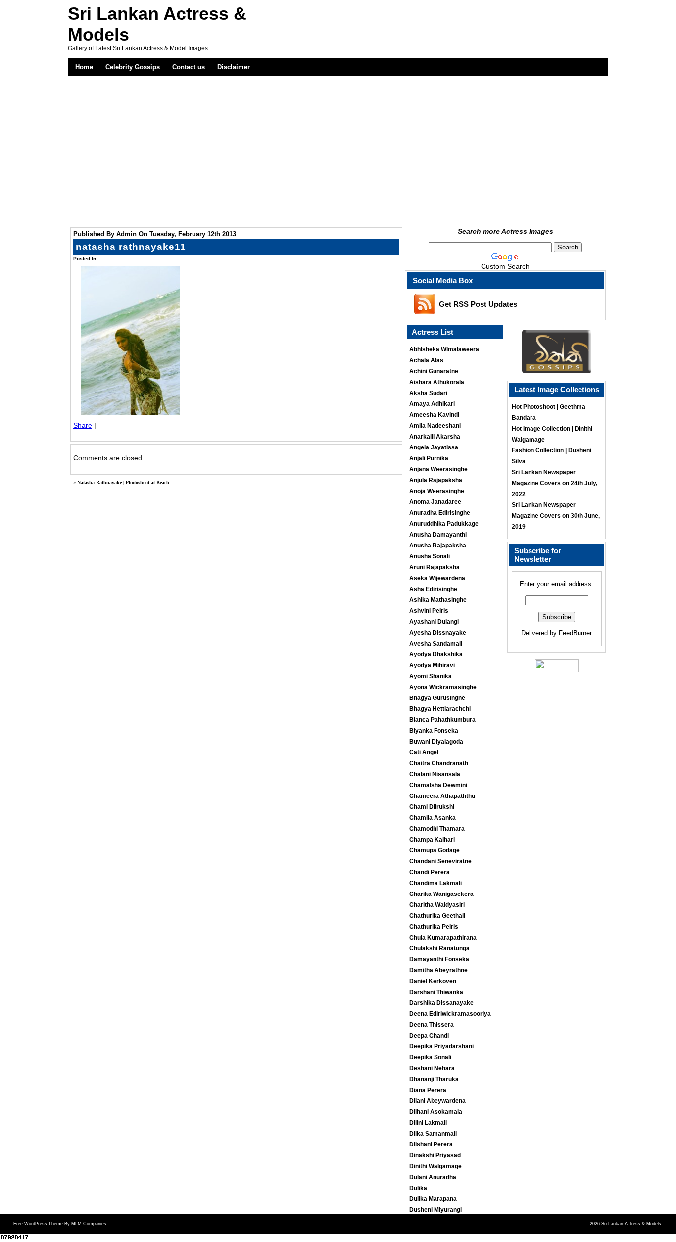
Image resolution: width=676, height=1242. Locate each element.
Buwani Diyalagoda (436, 741)
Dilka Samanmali (433, 1133)
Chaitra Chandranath (438, 763)
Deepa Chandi (429, 1035)
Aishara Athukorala (436, 382)
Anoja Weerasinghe (436, 491)
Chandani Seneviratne (440, 861)
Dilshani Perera (431, 1144)
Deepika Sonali (430, 1057)
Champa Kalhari (432, 839)
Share (82, 425)
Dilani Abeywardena (437, 1100)
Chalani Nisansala (434, 774)
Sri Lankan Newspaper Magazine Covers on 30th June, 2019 (556, 515)
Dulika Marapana (433, 1198)
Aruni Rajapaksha (434, 567)
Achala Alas (426, 360)
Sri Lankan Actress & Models (631, 1223)
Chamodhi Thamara (437, 828)
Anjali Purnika (428, 458)
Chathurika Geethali (437, 915)
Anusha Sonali (429, 556)
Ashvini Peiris (428, 610)
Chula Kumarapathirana (443, 937)
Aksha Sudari (428, 393)
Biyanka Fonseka (433, 730)
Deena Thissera (431, 1024)
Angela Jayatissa (433, 447)
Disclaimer (233, 67)
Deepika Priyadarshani (441, 1046)
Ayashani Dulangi (434, 621)
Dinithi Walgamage (435, 1166)
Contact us (188, 67)
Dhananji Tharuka (434, 1079)
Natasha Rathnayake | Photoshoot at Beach (123, 482)
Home (84, 67)
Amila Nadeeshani (435, 425)
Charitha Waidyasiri (437, 904)
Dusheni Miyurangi (435, 1209)
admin (126, 234)
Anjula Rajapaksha (435, 480)
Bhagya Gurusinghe (437, 698)
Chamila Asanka (432, 817)
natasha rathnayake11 (131, 247)
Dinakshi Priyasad (435, 1155)
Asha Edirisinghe (433, 589)
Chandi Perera (429, 872)
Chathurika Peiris (433, 926)
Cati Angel (423, 752)
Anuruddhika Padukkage (444, 523)
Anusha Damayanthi (438, 534)
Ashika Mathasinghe (438, 599)
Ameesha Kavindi (434, 414)
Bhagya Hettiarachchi (440, 708)
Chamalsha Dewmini (438, 785)
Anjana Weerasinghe (438, 469)
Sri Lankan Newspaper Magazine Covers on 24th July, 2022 (554, 483)
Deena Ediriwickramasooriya (450, 1013)
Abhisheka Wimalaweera (444, 349)
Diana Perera (427, 1090)
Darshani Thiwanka (436, 992)
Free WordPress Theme (38, 1223)
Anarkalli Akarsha (434, 436)
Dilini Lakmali (428, 1122)
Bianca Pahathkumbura (442, 719)
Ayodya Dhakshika (436, 654)
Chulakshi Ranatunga (439, 948)
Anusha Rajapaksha (437, 545)
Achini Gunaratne (433, 371)
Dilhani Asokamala (435, 1111)
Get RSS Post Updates (478, 304)
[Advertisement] (338, 150)
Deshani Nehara (432, 1068)
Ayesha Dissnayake (437, 632)
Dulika (418, 1188)
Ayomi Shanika (430, 676)
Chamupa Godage (434, 850)
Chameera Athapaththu (442, 796)
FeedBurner (575, 633)
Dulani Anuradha (432, 1177)
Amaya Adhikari (432, 403)
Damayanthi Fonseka (439, 959)
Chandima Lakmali (435, 883)
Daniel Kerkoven (432, 981)
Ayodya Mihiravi (432, 665)
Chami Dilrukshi (431, 806)
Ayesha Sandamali (435, 643)
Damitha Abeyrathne (438, 970)
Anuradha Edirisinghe (439, 512)
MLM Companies (88, 1223)
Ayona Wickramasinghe (443, 687)
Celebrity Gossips (132, 67)
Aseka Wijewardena (437, 578)
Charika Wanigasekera (441, 894)
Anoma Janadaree (435, 501)
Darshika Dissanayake (441, 1002)
